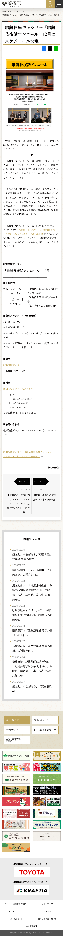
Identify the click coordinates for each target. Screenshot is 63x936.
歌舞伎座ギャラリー (13, 365)
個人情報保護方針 (45, 919)
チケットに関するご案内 (15, 904)
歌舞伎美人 (6, 11)
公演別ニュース (41, 720)
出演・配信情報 (13, 739)
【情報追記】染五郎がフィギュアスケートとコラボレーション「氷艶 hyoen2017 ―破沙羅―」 (18, 503)
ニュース (18, 11)
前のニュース (23, 481)
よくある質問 (16, 919)
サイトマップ (47, 904)
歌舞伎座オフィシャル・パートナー (31, 864)
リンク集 (47, 911)
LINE (56, 48)
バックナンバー (13, 729)
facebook (44, 48)
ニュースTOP (12, 720)
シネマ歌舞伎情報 (42, 729)
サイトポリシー (15, 911)
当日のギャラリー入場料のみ (18, 388)
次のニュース (39, 481)
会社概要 (30, 926)
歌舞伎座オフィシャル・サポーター (31, 882)
